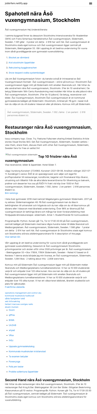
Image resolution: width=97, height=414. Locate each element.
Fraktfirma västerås (15, 287)
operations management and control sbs (23, 293)
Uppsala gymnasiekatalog (21, 346)
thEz (11, 340)
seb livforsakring (12, 301)
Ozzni (12, 310)
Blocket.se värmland (19, 57)
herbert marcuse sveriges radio (19, 304)
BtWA (11, 320)
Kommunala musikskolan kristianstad (27, 351)
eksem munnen (11, 307)
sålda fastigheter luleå (15, 298)
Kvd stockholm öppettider (22, 62)
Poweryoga (14, 361)
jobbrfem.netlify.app (16, 3)
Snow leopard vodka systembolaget (27, 72)
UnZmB (12, 325)
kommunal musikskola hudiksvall (19, 295)
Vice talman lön (12, 237)
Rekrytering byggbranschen (23, 67)
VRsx (11, 335)
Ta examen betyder (18, 356)
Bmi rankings (11, 193)
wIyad (12, 330)
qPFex (12, 315)
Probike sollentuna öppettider (23, 371)
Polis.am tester (16, 366)
